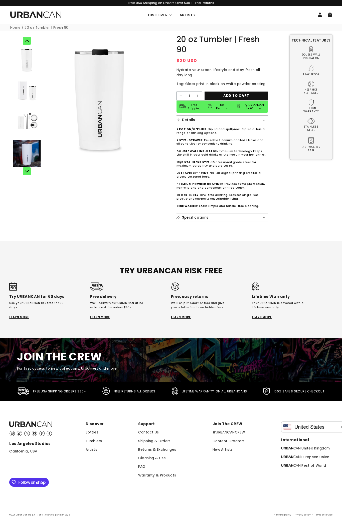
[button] (222, 120)
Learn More (19, 317)
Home (15, 27)
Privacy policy (303, 514)
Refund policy (283, 514)
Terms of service (323, 514)
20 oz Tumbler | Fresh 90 (47, 27)
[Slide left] (27, 41)
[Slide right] (27, 171)
